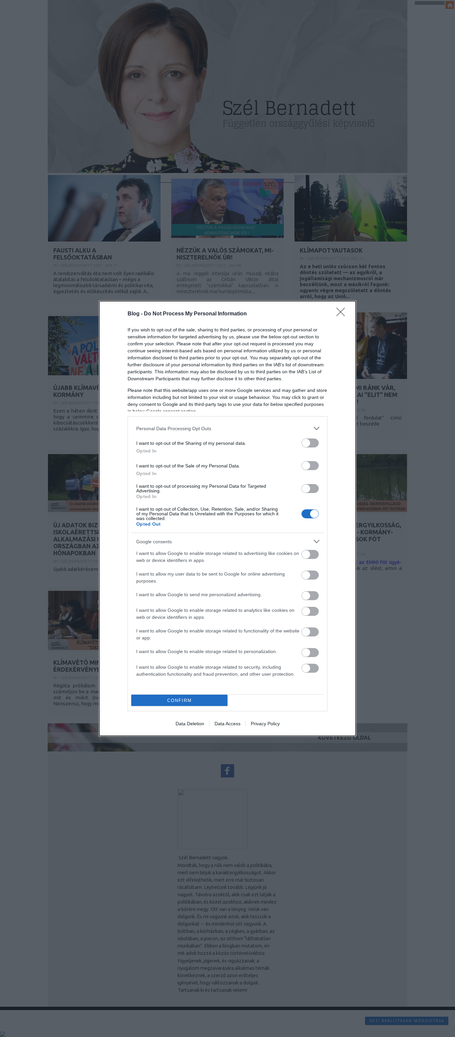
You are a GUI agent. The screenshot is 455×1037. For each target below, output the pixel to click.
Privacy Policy (265, 723)
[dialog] (227, 518)
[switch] (310, 442)
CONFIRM (179, 700)
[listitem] (227, 428)
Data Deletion (190, 723)
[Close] (342, 314)
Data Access (227, 723)
